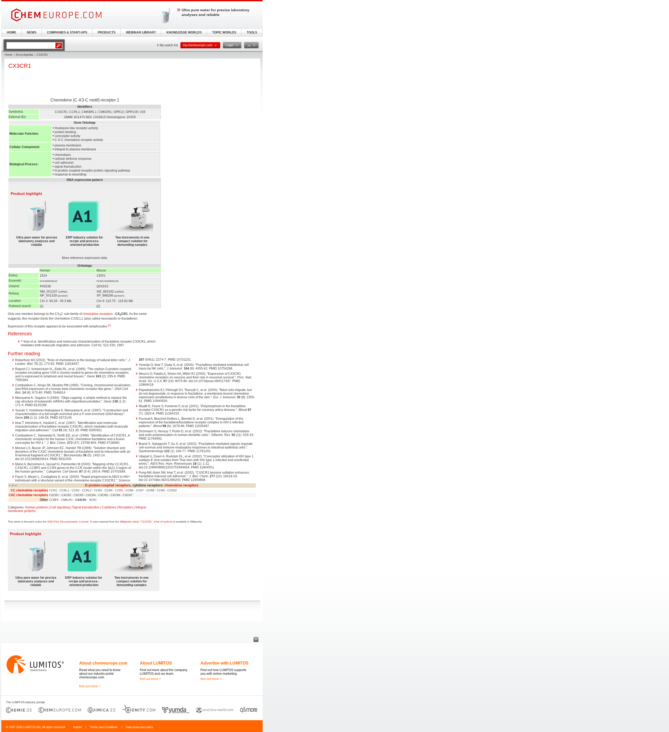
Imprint (77, 727)
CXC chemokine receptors (28, 495)
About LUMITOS (156, 663)
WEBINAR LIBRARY (141, 32)
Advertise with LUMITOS (224, 663)
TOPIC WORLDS (224, 32)
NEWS (31, 32)
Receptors (125, 507)
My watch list (169, 45)
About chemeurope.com (103, 663)
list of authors (164, 521)
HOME (11, 32)
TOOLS (252, 32)
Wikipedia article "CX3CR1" (136, 521)
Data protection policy (139, 727)
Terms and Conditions (104, 727)
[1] (109, 325)
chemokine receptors (98, 314)
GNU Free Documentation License (68, 521)
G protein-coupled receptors (107, 485)
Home (8, 54)
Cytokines (109, 507)
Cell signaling (60, 507)
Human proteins (36, 507)
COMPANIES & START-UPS (67, 32)
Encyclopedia (24, 54)
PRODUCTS (107, 32)
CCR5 (119, 490)
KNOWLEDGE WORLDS (184, 32)
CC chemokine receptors (29, 490)
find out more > (89, 686)
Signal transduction (86, 507)
